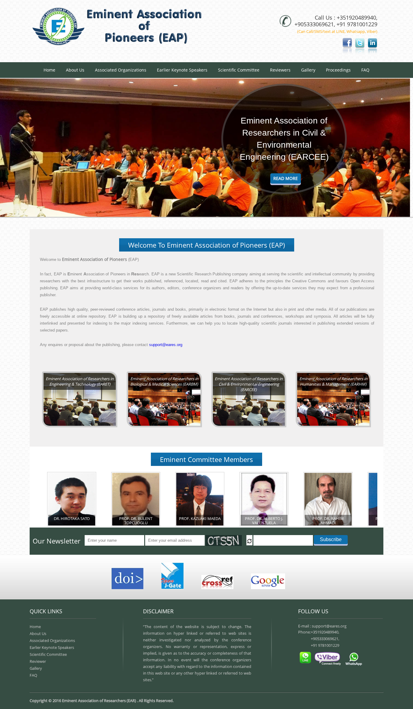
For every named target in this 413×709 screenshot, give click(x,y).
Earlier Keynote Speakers (182, 70)
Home (49, 70)
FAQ (365, 70)
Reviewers (280, 70)
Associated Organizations (120, 70)
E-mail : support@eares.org (322, 626)
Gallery (308, 70)
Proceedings (338, 70)
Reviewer (38, 661)
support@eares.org (165, 344)
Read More (285, 178)
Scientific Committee (238, 70)
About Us (75, 70)
